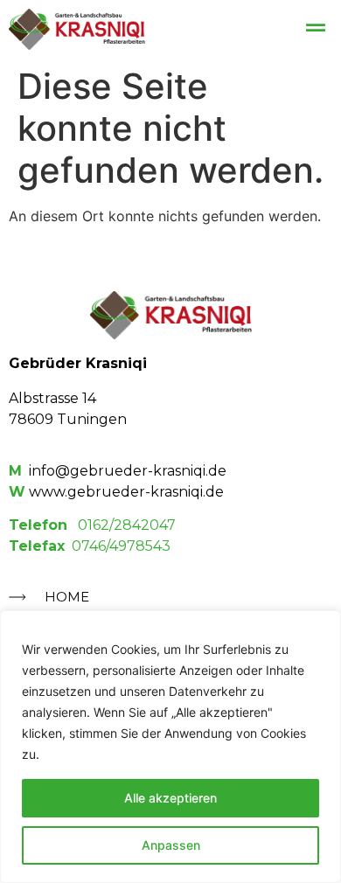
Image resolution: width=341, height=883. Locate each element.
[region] (170, 746)
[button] (316, 27)
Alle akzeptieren (170, 797)
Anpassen (171, 845)
